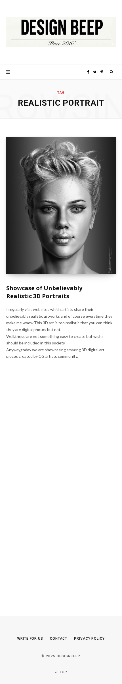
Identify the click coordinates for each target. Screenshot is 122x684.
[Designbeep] (61, 32)
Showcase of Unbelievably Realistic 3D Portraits (44, 292)
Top (62, 672)
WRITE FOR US (30, 639)
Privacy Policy (89, 639)
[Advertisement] (48, 492)
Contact (58, 639)
